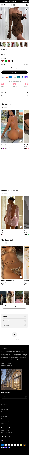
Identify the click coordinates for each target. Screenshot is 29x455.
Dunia (25, 231)
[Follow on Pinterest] (9, 437)
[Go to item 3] (8, 44)
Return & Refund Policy (5, 414)
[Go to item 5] (17, 44)
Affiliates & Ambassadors (6, 421)
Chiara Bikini (4, 144)
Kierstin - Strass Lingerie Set (7, 280)
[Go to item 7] (26, 44)
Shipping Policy (4, 409)
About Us (3, 407)
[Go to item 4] (13, 44)
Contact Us (3, 423)
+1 (9, 148)
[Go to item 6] (21, 44)
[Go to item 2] (4, 44)
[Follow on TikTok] (12, 437)
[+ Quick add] (21, 141)
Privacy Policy (4, 418)
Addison (3, 231)
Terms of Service (4, 416)
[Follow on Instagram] (6, 437)
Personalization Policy (5, 411)
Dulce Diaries (4, 404)
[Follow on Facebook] (2, 437)
